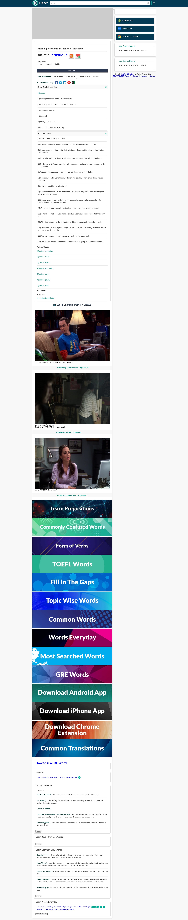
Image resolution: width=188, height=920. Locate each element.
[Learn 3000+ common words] (72, 628)
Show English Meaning (72, 87)
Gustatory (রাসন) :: (43, 855)
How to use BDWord (51, 763)
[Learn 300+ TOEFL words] (72, 572)
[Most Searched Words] (72, 664)
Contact (152, 76)
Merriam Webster (84, 77)
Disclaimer (144, 76)
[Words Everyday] (72, 646)
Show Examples (72, 133)
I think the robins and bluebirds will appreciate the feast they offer (68, 795)
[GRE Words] (72, 683)
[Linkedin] (65, 84)
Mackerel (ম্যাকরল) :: (44, 823)
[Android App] (72, 701)
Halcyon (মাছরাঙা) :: (43, 879)
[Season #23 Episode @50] (95, 908)
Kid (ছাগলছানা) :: (42, 801)
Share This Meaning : (45, 82)
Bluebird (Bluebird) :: (45, 795)
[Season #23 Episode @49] (98, 908)
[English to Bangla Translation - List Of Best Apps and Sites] (79, 778)
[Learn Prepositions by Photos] (72, 517)
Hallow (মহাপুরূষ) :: (43, 887)
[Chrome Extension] (72, 738)
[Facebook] (57, 84)
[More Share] (73, 84)
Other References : (44, 77)
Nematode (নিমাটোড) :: (44, 809)
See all (38, 831)
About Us (128, 76)
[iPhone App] (72, 720)
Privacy (136, 76)
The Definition (58, 77)
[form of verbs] (72, 554)
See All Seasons (41, 914)
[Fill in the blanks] (72, 591)
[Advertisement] (71, 23)
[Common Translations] (72, 756)
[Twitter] (61, 84)
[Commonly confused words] (72, 536)
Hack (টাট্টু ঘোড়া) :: (43, 863)
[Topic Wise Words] (72, 609)
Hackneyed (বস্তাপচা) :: (45, 871)
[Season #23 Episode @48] (101, 908)
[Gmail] (69, 84)
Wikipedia (96, 77)
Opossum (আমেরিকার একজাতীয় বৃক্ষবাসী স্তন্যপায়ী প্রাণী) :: (54, 814)
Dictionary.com (71, 77)
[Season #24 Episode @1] (92, 908)
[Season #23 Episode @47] (104, 908)
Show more (72, 71)
